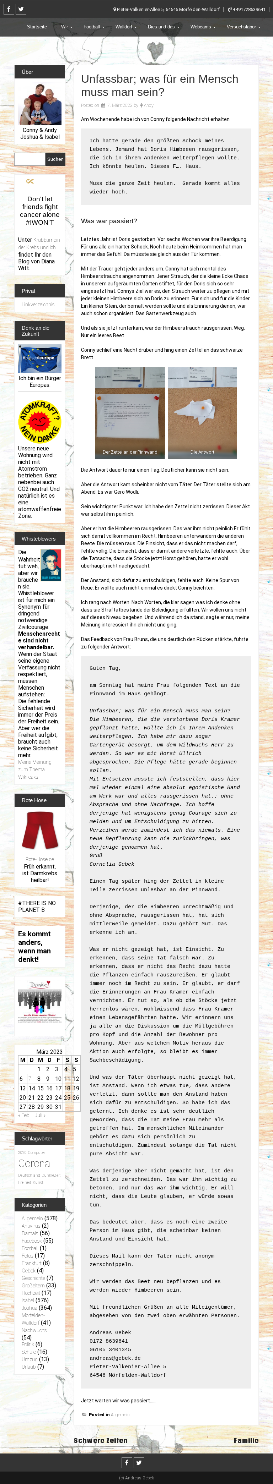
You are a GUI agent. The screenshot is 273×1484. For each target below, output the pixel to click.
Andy (149, 105)
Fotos (27, 1256)
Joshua (29, 1308)
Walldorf (124, 26)
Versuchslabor (241, 26)
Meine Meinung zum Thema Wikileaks (35, 769)
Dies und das (161, 26)
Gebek (29, 1271)
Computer (36, 1152)
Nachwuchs (34, 1330)
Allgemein (120, 1414)
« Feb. (24, 1115)
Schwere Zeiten (101, 1440)
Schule (29, 1352)
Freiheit (24, 1182)
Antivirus (31, 1226)
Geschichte (33, 1278)
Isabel (28, 1300)
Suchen (55, 159)
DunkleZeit (51, 1175)
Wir (64, 26)
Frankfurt (32, 1263)
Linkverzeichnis (38, 304)
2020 (22, 1152)
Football (92, 26)
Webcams (201, 26)
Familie (246, 1440)
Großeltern (33, 1285)
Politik (28, 1344)
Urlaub (29, 1367)
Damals (30, 1233)
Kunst (38, 1182)
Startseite (37, 26)
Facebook (32, 1241)
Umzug (30, 1359)
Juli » (40, 1115)
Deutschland (29, 1175)
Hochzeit (31, 1293)
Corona (34, 1163)
